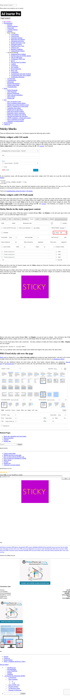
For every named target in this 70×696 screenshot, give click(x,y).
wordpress (2, 552)
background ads (9, 363)
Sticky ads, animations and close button (15, 436)
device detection (37, 548)
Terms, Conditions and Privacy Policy (14, 661)
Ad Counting (15, 67)
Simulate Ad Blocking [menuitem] (15, 690)
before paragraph (47, 547)
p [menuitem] (12, 681)
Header (2, 177)
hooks (4, 550)
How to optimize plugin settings (16, 103)
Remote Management (13, 83)
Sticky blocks (11, 96)
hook (1, 550)
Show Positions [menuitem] (13, 679)
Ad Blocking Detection (17, 77)
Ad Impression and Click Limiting (21, 75)
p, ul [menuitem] (13, 683)
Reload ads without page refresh (16, 114)
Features (9, 25)
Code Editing (15, 34)
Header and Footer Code (18, 42)
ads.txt (13, 60)
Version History (8, 123)
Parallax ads (10, 98)
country (17, 548)
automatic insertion (38, 547)
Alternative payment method (15, 121)
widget (67, 550)
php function (34, 550)
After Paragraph (11, 91)
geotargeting (61, 548)
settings (52, 550)
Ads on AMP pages (16, 57)
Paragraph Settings (16, 44)
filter (54, 548)
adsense (16, 547)
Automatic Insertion (16, 38)
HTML (7, 550)
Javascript (21, 550)
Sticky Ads (14, 70)
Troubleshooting (12, 87)
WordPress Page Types (17, 46)
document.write (48, 548)
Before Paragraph (12, 90)
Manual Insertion (8, 438)
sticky (61, 550)
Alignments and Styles (17, 41)
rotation (42, 550)
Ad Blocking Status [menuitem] (14, 688)
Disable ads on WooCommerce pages (18, 105)
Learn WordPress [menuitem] (12, 671)
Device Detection (16, 69)
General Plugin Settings (18, 51)
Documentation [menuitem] (11, 669)
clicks (1, 548)
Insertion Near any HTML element (21, 56)
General (41, 146)
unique (63, 550)
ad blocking (3, 547)
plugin (38, 550)
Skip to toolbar (4, 664)
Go (66, 478)
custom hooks (25, 548)
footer (57, 548)
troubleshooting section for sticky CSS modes (19, 191)
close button (10, 548)
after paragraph (22, 547)
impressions (11, 550)
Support (6, 656)
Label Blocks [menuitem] (12, 677)
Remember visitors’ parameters (16, 113)
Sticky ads (3, 357)
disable (43, 548)
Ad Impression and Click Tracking (21, 74)
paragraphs (26, 550)
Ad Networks (11, 78)
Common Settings (12, 29)
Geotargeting (14, 72)
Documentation (8, 23)
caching (66, 547)
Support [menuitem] (9, 672)
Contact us (7, 124)
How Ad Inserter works (14, 101)
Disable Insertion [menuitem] (13, 686)
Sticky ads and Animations (15, 95)
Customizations (11, 80)
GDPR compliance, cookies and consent (19, 118)
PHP (30, 550)
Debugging (10, 82)
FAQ (5, 100)
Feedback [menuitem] (10, 674)
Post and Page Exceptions (18, 62)
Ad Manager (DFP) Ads (18, 59)
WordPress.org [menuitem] (11, 667)
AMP (26, 547)
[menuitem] (37, 694)
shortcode (56, 550)
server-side (47, 550)
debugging (31, 548)
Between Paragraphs (13, 93)
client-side (5, 548)
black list (62, 547)
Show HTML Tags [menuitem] (14, 685)
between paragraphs (56, 547)
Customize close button (14, 108)
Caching (13, 64)
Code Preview (15, 36)
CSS (21, 548)
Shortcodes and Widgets (18, 39)
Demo (5, 88)
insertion (16, 550)
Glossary (9, 31)
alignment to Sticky (58, 359)
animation (30, 547)
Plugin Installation (12, 26)
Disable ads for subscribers (15, 109)
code (15, 548)
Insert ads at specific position (15, 111)
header (66, 548)
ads (13, 547)
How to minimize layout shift (15, 119)
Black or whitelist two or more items (17, 106)
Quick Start (10, 28)
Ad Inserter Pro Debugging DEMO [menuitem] (15, 676)
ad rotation (9, 547)
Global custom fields (13, 85)
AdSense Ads (15, 47)
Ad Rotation (14, 65)
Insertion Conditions (17, 49)
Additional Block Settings (18, 54)
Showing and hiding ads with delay (17, 116)
